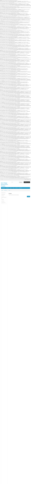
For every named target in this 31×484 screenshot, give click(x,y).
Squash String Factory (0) (3, 198)
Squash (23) (2, 195)
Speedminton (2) (3, 202)
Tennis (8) (2, 199)
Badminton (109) (3, 192)
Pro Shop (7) (2, 201)
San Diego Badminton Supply (4, 184)
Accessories (5, 190)
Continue (28, 196)
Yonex (9, 190)
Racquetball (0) (3, 194)
